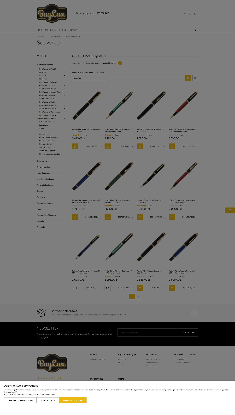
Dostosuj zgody (48, 400)
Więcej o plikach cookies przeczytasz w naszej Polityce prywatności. (30, 394)
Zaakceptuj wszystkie (73, 400)
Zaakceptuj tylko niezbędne (20, 400)
